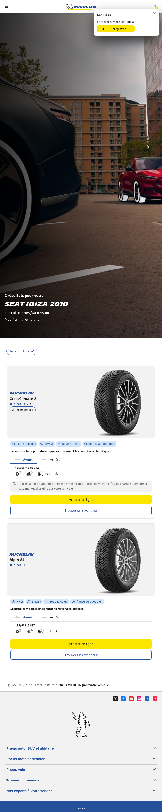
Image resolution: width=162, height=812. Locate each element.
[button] (23, 460)
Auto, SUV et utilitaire (40, 685)
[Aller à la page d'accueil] (81, 6)
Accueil (17, 685)
